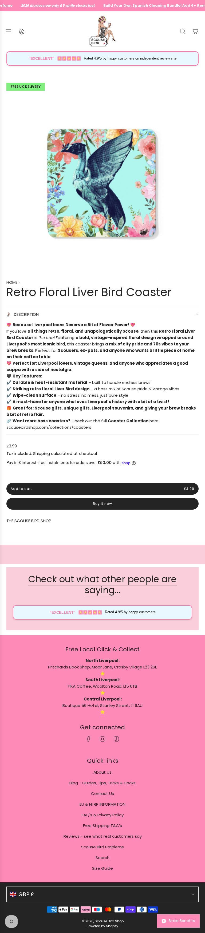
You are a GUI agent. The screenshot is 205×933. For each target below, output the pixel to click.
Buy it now (102, 503)
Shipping (41, 453)
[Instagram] (102, 739)
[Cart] (195, 31)
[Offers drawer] (21, 31)
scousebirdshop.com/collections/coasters (48, 427)
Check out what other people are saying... (102, 584)
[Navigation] (8, 31)
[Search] (182, 31)
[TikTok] (116, 739)
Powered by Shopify (102, 926)
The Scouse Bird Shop (28, 520)
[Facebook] (88, 739)
